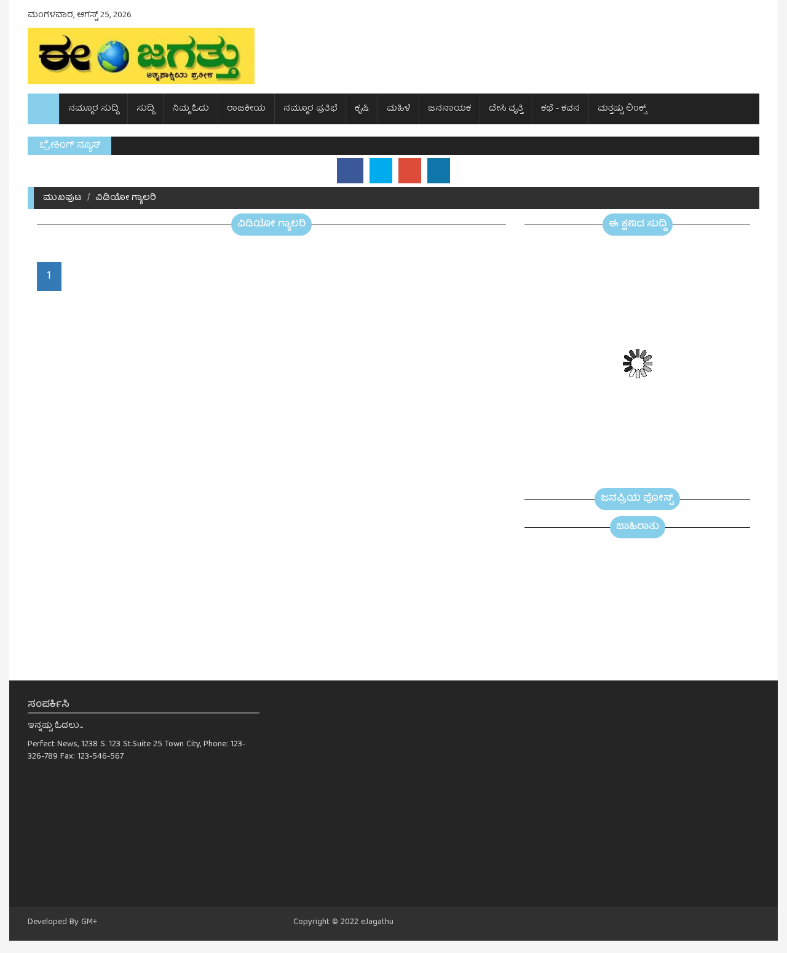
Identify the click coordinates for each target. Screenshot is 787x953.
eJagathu (377, 922)
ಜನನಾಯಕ (449, 109)
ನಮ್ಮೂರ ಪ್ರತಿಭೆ (310, 109)
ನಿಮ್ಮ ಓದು (190, 109)
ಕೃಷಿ (362, 109)
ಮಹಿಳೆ (398, 109)
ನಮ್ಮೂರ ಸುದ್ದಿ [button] (93, 109)
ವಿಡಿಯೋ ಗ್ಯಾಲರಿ (125, 198)
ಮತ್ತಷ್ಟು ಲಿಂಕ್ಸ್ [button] (622, 109)
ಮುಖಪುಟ (62, 198)
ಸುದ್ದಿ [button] (145, 109)
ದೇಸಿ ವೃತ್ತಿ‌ (506, 109)
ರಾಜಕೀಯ (246, 109)
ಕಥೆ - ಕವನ (560, 109)
